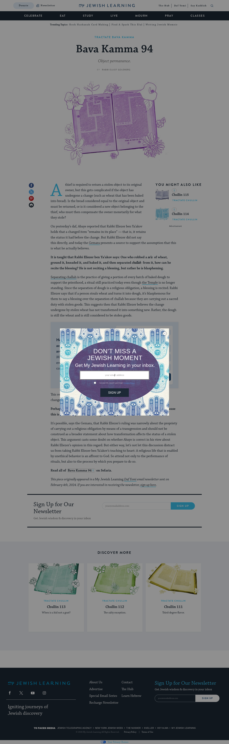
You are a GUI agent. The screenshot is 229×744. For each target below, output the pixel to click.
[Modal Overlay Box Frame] (114, 372)
